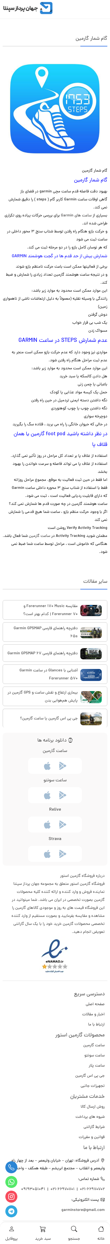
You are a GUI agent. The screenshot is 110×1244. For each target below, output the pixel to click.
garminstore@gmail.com (83, 1210)
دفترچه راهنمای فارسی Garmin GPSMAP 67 (42, 654)
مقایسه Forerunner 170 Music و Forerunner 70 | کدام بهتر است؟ (50, 610)
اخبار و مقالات (93, 1015)
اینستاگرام (11, 1197)
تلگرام (11, 1211)
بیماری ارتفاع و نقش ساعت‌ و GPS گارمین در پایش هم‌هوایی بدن (42, 697)
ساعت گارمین (39, 536)
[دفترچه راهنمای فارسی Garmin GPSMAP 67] (91, 653)
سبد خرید (43, 1239)
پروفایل (11, 1239)
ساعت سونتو (94, 1056)
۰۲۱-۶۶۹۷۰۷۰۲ (92, 1189)
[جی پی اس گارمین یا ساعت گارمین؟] (91, 718)
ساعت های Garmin (76, 216)
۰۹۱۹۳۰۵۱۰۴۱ (33, 1189)
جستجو (74, 1239)
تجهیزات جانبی (93, 1086)
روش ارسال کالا (93, 1107)
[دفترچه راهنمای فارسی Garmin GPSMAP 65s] (91, 632)
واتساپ (11, 1182)
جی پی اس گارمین (90, 1076)
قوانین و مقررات (92, 1137)
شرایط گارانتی (94, 1127)
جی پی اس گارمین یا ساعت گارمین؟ (49, 719)
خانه (101, 1239)
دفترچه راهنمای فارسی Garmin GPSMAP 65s (46, 632)
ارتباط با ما (96, 1025)
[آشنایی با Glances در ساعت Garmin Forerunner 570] (91, 675)
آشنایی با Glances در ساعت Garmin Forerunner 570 (48, 675)
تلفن (11, 1167)
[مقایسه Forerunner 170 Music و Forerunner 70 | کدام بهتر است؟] (91, 610)
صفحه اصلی (95, 1004)
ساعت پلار (97, 1066)
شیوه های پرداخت (90, 1117)
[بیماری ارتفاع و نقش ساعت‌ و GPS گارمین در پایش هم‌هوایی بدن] (91, 697)
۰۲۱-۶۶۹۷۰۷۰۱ (62, 1189)
